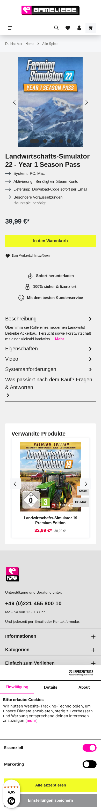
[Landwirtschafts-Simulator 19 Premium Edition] (50, 476)
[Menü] (10, 28)
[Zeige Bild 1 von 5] (34, 141)
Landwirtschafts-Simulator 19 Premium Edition (50, 520)
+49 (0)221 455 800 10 (33, 603)
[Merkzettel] (68, 28)
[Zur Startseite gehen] (50, 10)
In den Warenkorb (50, 241)
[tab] (49, 328)
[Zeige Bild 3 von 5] (53, 141)
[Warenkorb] (90, 28)
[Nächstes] (86, 102)
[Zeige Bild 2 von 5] (45, 141)
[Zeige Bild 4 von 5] (61, 141)
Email (39, 621)
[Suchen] (56, 28)
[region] (50, 102)
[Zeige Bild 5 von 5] (69, 141)
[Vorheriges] (14, 102)
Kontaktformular (66, 621)
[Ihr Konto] (79, 28)
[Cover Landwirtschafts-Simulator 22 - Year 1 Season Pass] (50, 102)
